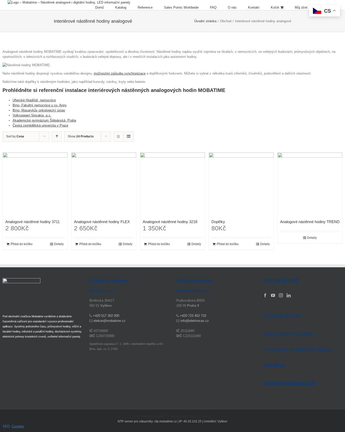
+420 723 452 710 (193, 316)
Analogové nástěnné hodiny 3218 (170, 222)
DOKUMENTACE (282, 316)
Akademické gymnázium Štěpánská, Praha (44, 120)
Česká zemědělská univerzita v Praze (40, 125)
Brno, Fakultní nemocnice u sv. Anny (40, 105)
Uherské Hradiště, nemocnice (34, 100)
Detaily (59, 244)
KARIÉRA (274, 365)
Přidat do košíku (22, 244)
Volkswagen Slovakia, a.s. (32, 115)
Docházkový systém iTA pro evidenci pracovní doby (173, 416)
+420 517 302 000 (106, 316)
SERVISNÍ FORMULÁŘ (289, 383)
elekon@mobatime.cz (110, 321)
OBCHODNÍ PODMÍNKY (290, 334)
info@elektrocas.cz (195, 321)
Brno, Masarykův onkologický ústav (39, 110)
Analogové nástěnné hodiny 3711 (32, 222)
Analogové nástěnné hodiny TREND (310, 222)
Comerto (18, 426)
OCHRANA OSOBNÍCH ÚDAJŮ (297, 349)
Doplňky (218, 222)
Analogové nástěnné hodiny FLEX (102, 222)
